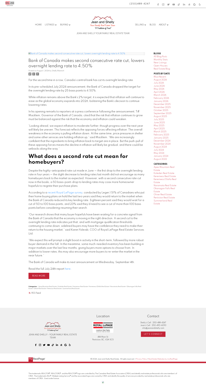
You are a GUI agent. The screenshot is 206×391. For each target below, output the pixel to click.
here (68, 269)
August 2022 (160, 159)
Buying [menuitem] (64, 25)
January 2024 (161, 156)
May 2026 (159, 89)
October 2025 (161, 110)
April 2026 (159, 92)
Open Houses (160, 66)
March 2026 (160, 95)
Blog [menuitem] (153, 25)
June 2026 (159, 86)
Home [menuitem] (38, 25)
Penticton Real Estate (54, 288)
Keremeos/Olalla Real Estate (99, 286)
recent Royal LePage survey (65, 192)
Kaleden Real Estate (65, 286)
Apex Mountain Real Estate (47, 286)
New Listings (160, 63)
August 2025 (160, 116)
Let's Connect (153, 334)
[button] (158, 4)
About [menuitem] (162, 25)
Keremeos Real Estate (80, 286)
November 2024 (162, 144)
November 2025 (162, 107)
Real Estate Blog (162, 69)
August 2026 (160, 80)
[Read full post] (86, 55)
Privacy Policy (141, 359)
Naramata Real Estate (118, 286)
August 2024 (160, 147)
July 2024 (159, 150)
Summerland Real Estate (71, 288)
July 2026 (159, 83)
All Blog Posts (160, 57)
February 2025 (161, 135)
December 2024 (162, 141)
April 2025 (159, 129)
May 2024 (159, 153)
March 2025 (160, 132)
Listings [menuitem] (49, 25)
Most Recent (160, 77)
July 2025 (159, 119)
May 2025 (159, 126)
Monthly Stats (161, 60)
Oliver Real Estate (40, 288)
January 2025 (161, 138)
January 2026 (161, 101)
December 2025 (162, 104)
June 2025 (159, 123)
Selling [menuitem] (139, 25)
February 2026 (161, 98)
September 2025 (162, 113)
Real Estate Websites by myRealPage (163, 359)
